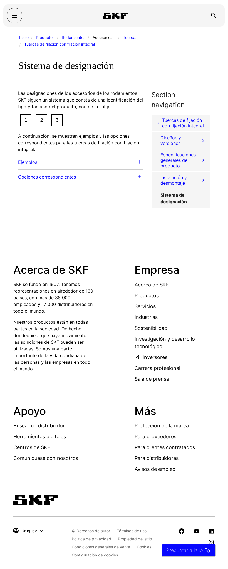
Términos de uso (132, 530)
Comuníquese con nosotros (45, 458)
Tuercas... (132, 37)
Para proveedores (155, 436)
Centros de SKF (31, 447)
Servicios (145, 306)
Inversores (154, 357)
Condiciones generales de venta (101, 547)
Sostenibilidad (151, 328)
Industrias (146, 317)
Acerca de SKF (152, 285)
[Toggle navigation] (14, 15)
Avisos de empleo (155, 469)
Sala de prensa (152, 379)
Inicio (24, 37)
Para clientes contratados (165, 447)
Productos (45, 37)
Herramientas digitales (39, 436)
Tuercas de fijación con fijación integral (59, 44)
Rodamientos (73, 37)
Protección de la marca (162, 426)
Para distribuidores (157, 458)
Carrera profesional (157, 368)
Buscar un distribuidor (39, 426)
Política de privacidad (91, 538)
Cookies (144, 547)
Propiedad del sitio (135, 538)
